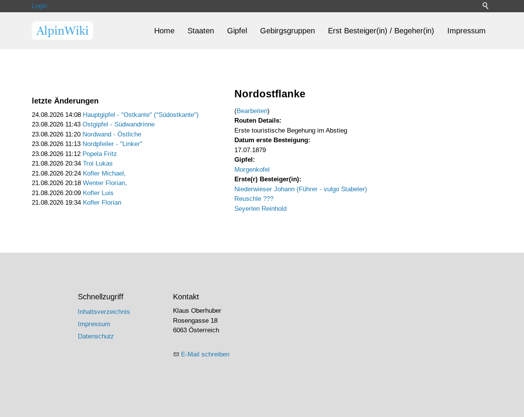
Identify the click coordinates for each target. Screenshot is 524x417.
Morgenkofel (252, 169)
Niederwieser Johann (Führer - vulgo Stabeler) (300, 189)
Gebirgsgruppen (287, 30)
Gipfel (237, 30)
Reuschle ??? (254, 198)
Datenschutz (96, 336)
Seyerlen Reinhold (260, 208)
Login (39, 6)
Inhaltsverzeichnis (104, 311)
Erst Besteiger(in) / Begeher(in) (381, 30)
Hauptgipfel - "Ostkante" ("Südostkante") (141, 114)
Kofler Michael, (104, 173)
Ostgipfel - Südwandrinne (118, 124)
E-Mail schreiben (205, 354)
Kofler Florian (102, 202)
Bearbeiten (252, 111)
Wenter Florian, (105, 183)
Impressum (466, 30)
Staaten (201, 30)
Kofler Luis (98, 193)
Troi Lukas (98, 163)
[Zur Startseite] (62, 30)
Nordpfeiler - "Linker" (112, 144)
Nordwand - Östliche (111, 134)
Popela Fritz (99, 154)
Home (164, 30)
